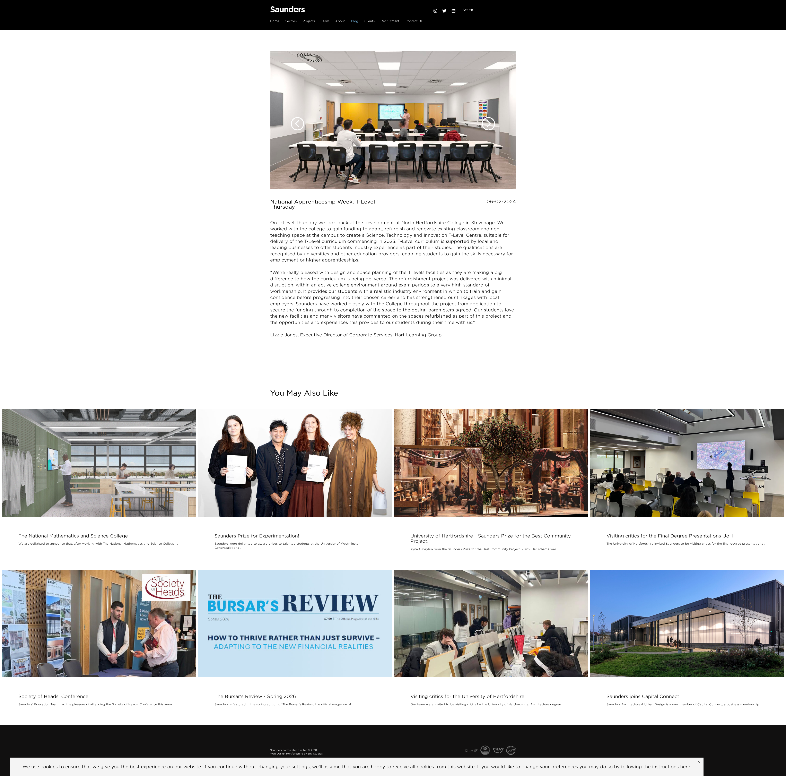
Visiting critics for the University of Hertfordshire (467, 696)
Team (325, 21)
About (340, 21)
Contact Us (413, 21)
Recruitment (390, 21)
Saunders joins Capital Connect (642, 696)
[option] (393, 120)
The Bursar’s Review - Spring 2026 (255, 696)
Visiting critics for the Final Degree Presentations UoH (669, 535)
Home (274, 21)
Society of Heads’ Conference (53, 696)
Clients (369, 21)
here (685, 766)
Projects (309, 21)
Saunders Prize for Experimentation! (257, 535)
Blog (354, 21)
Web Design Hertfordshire (286, 753)
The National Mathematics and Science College (73, 535)
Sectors (291, 21)
